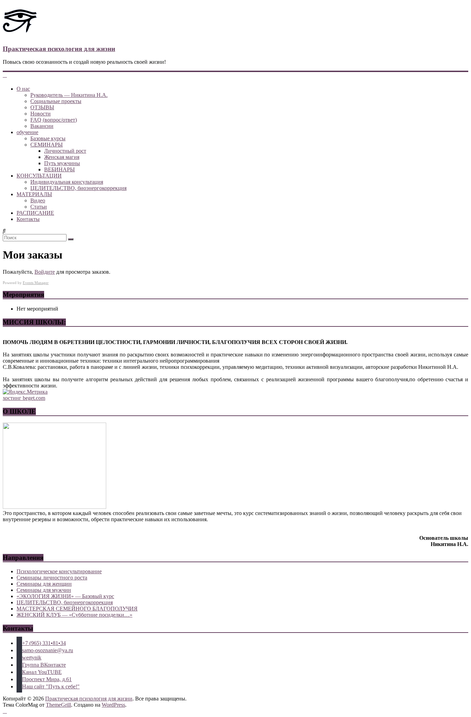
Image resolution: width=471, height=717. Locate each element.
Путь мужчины (62, 163)
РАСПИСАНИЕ (35, 213)
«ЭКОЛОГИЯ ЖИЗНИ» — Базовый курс (65, 596)
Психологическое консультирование (59, 571)
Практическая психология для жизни (59, 48)
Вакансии (41, 126)
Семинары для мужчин (44, 590)
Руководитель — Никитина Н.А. (69, 95)
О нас (23, 89)
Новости (40, 114)
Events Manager (36, 283)
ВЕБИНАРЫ (59, 169)
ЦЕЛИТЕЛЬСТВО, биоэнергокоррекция (78, 188)
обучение (27, 132)
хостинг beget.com (24, 398)
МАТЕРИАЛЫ (34, 194)
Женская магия (61, 157)
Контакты (28, 219)
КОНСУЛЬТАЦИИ (39, 176)
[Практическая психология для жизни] (5, 75)
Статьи (38, 207)
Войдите (44, 272)
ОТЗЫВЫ (42, 107)
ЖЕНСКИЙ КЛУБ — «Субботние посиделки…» (74, 615)
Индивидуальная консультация (66, 182)
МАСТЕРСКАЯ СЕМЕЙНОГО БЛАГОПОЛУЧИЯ (77, 609)
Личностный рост (65, 151)
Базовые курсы (48, 138)
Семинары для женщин (44, 584)
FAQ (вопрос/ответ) (53, 120)
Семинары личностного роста (52, 577)
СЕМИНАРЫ (46, 145)
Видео (37, 200)
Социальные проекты (55, 101)
